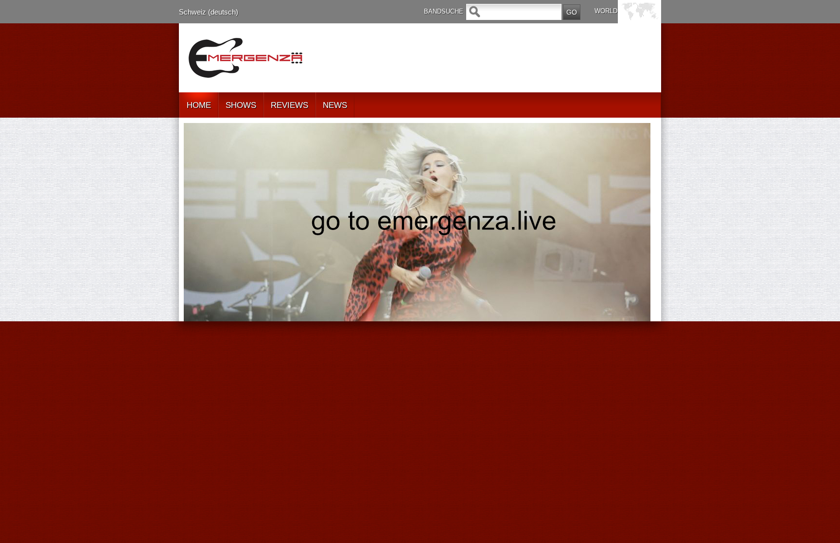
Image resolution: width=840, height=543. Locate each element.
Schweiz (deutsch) (208, 12)
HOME (199, 105)
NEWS (335, 105)
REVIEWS (289, 105)
